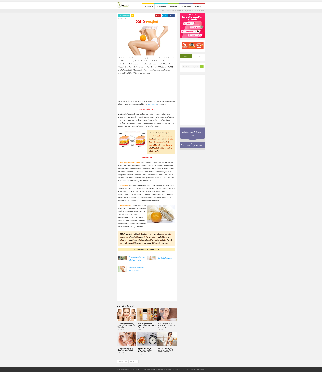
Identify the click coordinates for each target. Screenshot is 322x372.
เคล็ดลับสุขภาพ (199, 6)
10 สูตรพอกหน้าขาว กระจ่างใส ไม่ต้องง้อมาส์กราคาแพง (166, 325)
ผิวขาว (132, 15)
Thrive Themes (154, 369)
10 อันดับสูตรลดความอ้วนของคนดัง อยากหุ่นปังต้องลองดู (147, 325)
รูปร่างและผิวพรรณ (161, 6)
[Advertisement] (147, 88)
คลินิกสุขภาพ (173, 6)
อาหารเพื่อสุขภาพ (148, 6)
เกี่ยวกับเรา (189, 369)
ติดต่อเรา (195, 369)
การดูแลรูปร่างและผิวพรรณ (124, 15)
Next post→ (134, 361)
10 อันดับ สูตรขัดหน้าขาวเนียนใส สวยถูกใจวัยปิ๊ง (126, 349)
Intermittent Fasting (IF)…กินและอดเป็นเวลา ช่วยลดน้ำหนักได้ (146, 350)
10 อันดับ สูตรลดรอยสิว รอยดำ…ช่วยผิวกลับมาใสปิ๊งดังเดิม (126, 325)
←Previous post (122, 361)
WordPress (168, 369)
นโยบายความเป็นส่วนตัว (179, 369)
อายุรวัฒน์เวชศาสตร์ (186, 6)
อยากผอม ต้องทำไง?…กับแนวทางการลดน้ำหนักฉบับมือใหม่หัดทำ (166, 350)
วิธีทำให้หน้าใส (152, 104)
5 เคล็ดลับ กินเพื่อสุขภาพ (166, 258)
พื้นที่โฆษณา (202, 369)
